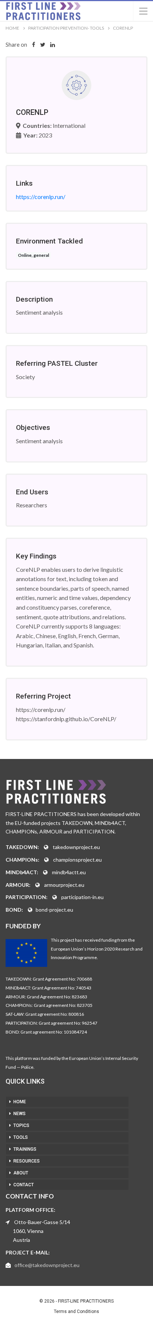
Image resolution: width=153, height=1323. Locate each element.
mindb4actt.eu (69, 872)
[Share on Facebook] (33, 44)
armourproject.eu (64, 885)
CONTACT (23, 1184)
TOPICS (21, 1125)
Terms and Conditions (76, 1311)
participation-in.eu (82, 897)
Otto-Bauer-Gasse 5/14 (42, 1222)
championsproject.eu (77, 859)
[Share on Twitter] (42, 44)
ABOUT (20, 1173)
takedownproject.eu (76, 847)
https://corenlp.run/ (40, 196)
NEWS (19, 1113)
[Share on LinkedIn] (52, 44)
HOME (19, 1101)
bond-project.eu (54, 909)
